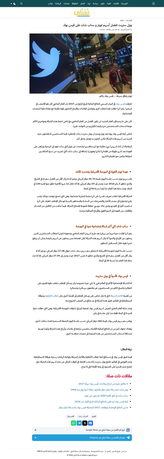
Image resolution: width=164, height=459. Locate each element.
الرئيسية (129, 20)
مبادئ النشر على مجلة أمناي (80, 451)
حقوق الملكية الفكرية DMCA (47, 451)
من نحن (124, 451)
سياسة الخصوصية (97, 451)
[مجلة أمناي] (82, 12)
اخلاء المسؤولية (63, 451)
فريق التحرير (116, 451)
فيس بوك (120, 104)
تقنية (122, 20)
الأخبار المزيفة (116, 296)
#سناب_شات (83, 416)
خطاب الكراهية (52, 296)
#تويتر (94, 416)
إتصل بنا (107, 451)
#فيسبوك (70, 416)
